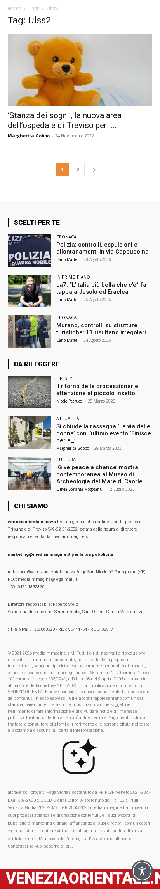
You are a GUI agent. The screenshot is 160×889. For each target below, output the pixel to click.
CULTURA (66, 459)
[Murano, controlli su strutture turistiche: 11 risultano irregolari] (29, 331)
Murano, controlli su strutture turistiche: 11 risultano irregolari (101, 329)
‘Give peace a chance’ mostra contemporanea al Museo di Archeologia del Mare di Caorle (99, 474)
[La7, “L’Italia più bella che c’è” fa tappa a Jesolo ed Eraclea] (29, 291)
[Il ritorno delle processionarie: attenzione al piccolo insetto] (29, 392)
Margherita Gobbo (29, 135)
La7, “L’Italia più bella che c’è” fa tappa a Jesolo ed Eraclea (101, 288)
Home (14, 8)
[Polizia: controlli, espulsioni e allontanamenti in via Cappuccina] (29, 250)
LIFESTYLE (66, 378)
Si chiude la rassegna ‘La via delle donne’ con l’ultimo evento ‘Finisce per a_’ (103, 433)
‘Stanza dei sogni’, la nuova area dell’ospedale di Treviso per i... (65, 120)
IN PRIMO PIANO (73, 277)
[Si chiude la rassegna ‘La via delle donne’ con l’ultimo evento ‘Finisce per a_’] (29, 432)
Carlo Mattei (67, 259)
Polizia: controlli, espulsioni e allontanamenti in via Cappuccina (102, 248)
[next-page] (94, 169)
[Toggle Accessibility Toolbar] (142, 871)
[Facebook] (118, 879)
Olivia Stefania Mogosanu (79, 489)
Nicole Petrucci (69, 401)
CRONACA (66, 236)
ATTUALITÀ (67, 418)
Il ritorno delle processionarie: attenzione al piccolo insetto (98, 390)
